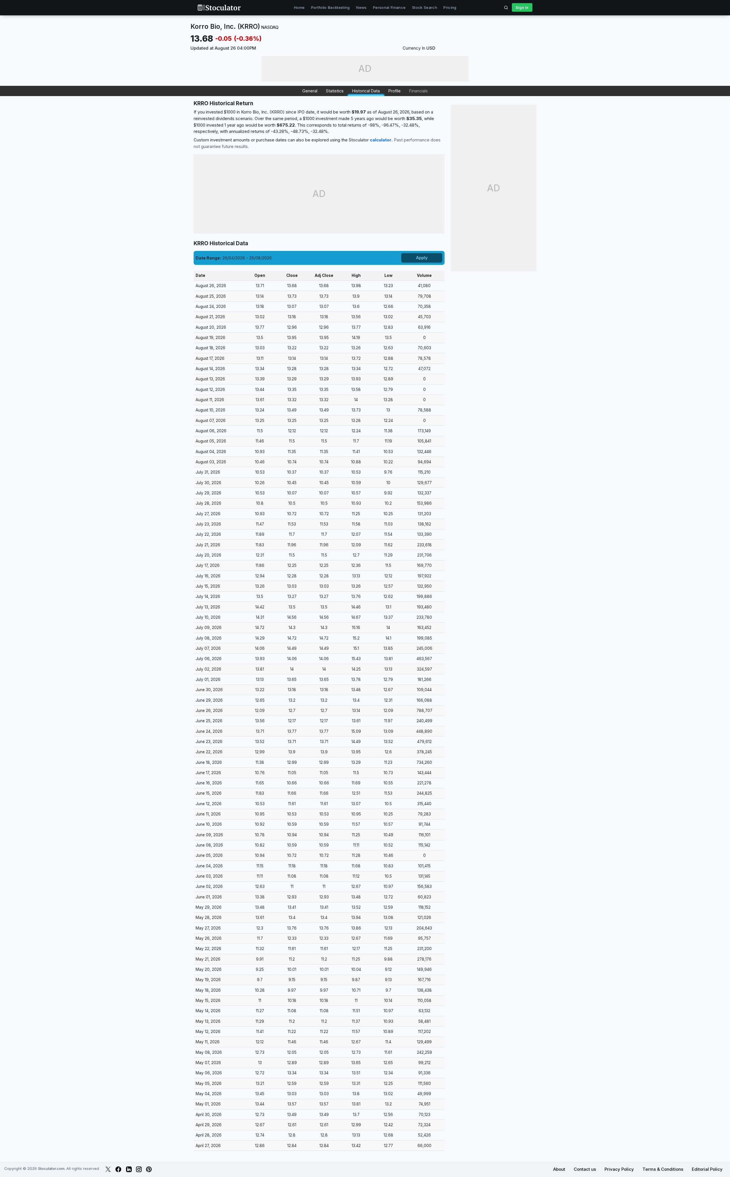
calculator (381, 140)
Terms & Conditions (662, 1169)
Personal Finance (389, 7)
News (361, 7)
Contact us (585, 1169)
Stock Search (424, 7)
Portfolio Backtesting (330, 7)
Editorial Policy (707, 1169)
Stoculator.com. (51, 1168)
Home (299, 7)
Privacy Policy (619, 1169)
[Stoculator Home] (219, 8)
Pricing (449, 7)
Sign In (522, 7)
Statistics (335, 90)
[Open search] (506, 7)
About (559, 1169)
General (309, 90)
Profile (394, 90)
